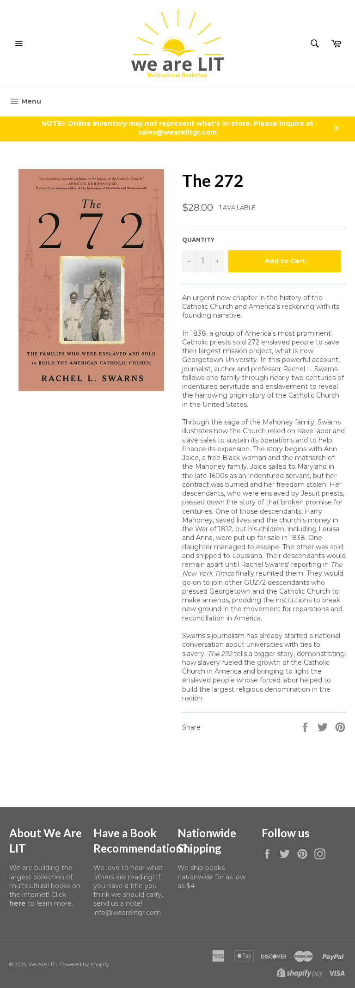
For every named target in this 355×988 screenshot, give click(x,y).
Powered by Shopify (84, 964)
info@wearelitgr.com (127, 912)
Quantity (198, 239)
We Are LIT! (43, 964)
